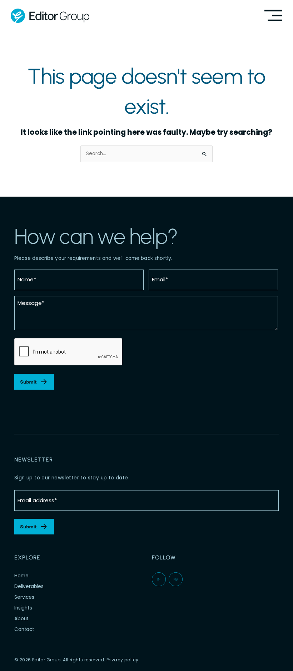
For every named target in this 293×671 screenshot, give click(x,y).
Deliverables (29, 586)
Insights (23, 608)
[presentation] (68, 352)
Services (24, 597)
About (21, 618)
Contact (24, 629)
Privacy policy (122, 660)
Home (21, 575)
